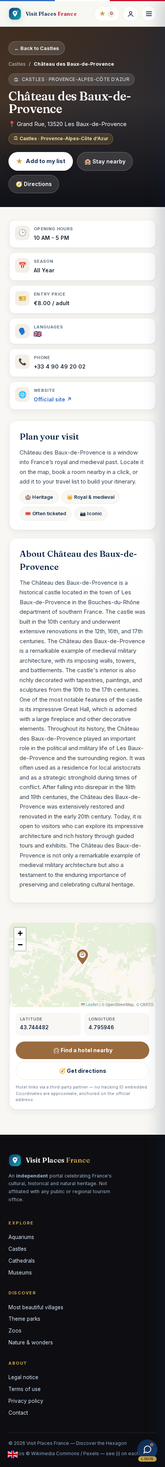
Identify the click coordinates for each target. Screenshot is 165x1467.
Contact (18, 1413)
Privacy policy (25, 1401)
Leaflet (91, 1004)
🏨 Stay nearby (104, 161)
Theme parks (24, 1319)
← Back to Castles (36, 48)
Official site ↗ (53, 399)
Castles (17, 64)
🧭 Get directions (82, 1070)
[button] (82, 957)
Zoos (14, 1331)
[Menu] (149, 13)
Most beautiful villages (35, 1307)
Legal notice (23, 1377)
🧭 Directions (34, 184)
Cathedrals (21, 1261)
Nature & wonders (30, 1342)
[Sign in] (130, 13)
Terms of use (24, 1389)
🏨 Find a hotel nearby (82, 1050)
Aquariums (21, 1237)
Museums (20, 1273)
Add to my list (40, 161)
